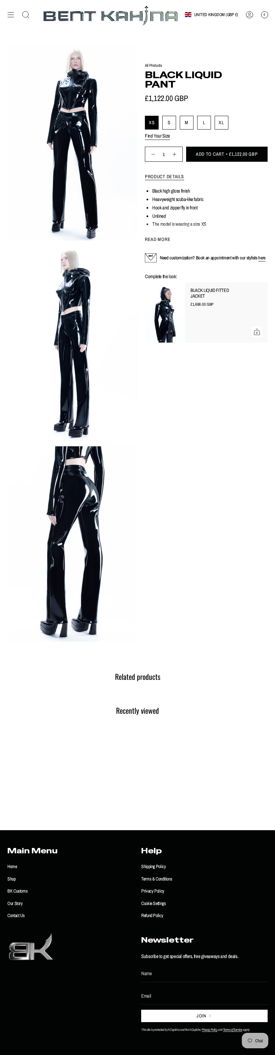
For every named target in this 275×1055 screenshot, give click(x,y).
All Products (153, 65)
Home (12, 866)
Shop (11, 878)
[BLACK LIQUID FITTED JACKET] (165, 312)
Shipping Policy (153, 866)
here (262, 257)
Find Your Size (157, 135)
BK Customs (17, 891)
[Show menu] (10, 15)
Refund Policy (152, 915)
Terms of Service (232, 1029)
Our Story (15, 903)
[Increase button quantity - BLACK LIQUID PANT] (175, 154)
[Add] (257, 331)
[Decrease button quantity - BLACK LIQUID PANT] (152, 154)
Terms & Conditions (156, 878)
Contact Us (15, 915)
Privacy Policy (152, 891)
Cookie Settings (153, 903)
